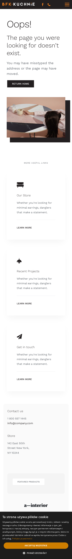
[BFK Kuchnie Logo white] (18, 4)
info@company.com (20, 423)
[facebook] (42, 4)
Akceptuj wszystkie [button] (36, 545)
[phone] (49, 4)
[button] (36, 553)
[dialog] (36, 535)
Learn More (24, 227)
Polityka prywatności (22, 538)
